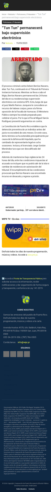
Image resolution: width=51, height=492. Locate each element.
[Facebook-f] (6, 354)
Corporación (9, 394)
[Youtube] (27, 354)
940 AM (7, 380)
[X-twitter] (20, 354)
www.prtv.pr (32, 255)
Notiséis (11, 14)
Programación (10, 385)
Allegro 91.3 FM (11, 375)
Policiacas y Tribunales (26, 14)
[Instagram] (13, 354)
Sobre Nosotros (21, 489)
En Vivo (7, 370)
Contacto (32, 489)
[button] (47, 5)
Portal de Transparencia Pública (28, 278)
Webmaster (33, 486)
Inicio (4, 14)
